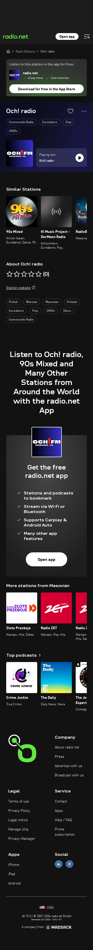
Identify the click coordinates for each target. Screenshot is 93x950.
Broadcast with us (69, 775)
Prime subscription (65, 832)
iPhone (13, 865)
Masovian (52, 302)
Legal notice (18, 820)
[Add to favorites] (70, 111)
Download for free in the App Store (46, 89)
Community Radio (21, 122)
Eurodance (49, 122)
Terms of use (18, 801)
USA (49, 907)
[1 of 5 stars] (9, 274)
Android (14, 883)
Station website (18, 288)
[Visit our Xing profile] (69, 864)
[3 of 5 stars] (24, 274)
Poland (72, 302)
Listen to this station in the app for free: (41, 64)
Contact (61, 801)
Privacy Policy (19, 811)
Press (59, 757)
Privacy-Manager (21, 839)
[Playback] (79, 158)
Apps (59, 811)
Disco (67, 311)
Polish (13, 302)
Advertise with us (68, 766)
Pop (68, 122)
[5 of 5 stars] (38, 274)
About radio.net (67, 747)
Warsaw (31, 302)
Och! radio (46, 160)
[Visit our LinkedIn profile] (59, 864)
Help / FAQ (63, 820)
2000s (13, 131)
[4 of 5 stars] (31, 274)
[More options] (84, 111)
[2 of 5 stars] (16, 274)
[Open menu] (87, 36)
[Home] (8, 51)
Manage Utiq (18, 829)
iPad (11, 874)
